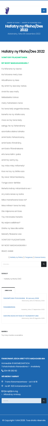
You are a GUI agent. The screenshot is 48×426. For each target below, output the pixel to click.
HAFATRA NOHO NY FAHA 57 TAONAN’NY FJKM (20, 316)
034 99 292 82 (10, 370)
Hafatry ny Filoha (13, 23)
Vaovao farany (40, 257)
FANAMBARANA (9, 307)
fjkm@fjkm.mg (11, 391)
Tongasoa (28, 257)
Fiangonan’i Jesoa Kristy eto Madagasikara (23, 358)
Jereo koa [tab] (8, 290)
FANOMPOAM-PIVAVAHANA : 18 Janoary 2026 (21, 298)
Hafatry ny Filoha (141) (12, 279)
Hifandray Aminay (12, 394)
